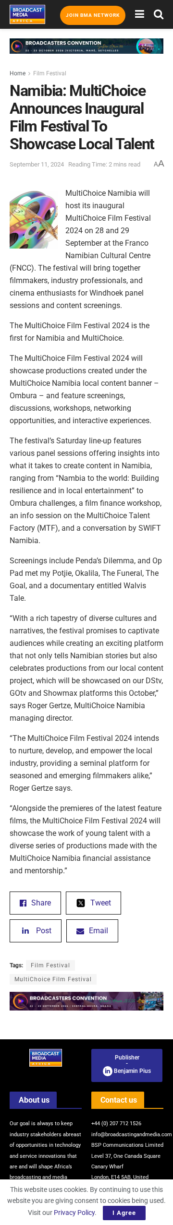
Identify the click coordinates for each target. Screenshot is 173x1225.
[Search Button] (158, 14)
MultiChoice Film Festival (53, 979)
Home (17, 73)
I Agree (124, 1212)
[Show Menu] (139, 14)
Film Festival (49, 73)
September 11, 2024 (37, 164)
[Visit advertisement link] (86, 53)
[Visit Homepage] (27, 14)
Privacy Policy (74, 1212)
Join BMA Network (93, 15)
